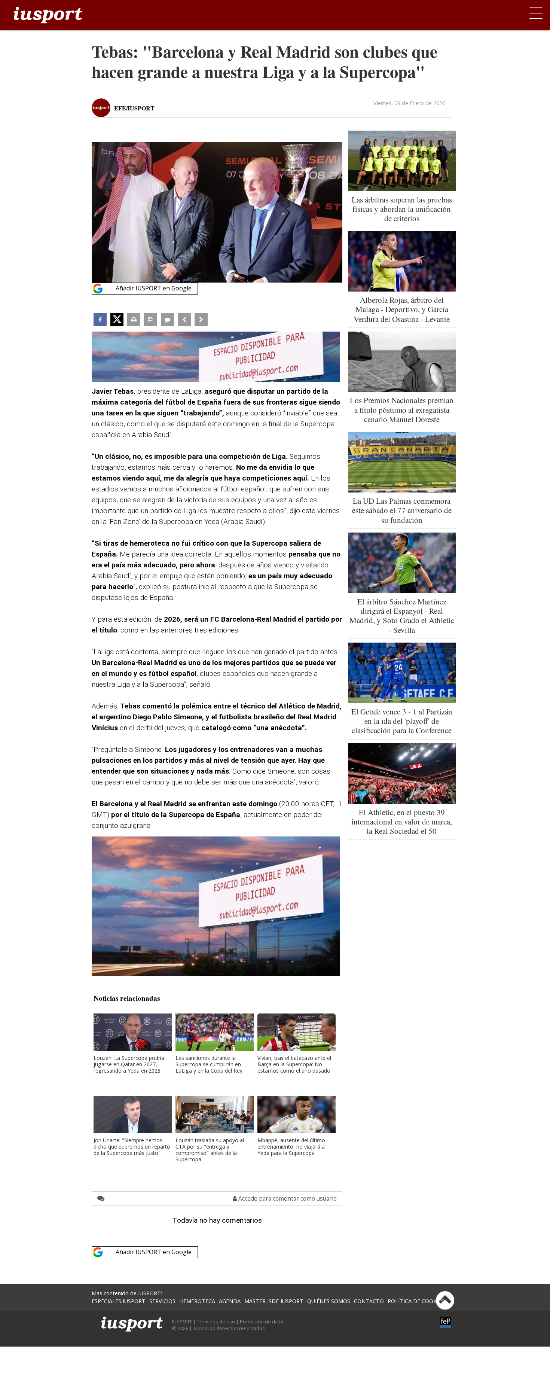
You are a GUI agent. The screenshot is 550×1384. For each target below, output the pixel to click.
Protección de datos (262, 1321)
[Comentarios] (167, 319)
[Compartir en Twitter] (116, 319)
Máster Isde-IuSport (273, 1301)
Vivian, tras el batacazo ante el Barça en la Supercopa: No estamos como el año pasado (294, 1064)
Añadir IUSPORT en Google (154, 288)
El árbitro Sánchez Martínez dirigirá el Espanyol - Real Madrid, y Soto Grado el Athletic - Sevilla (401, 615)
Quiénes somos (328, 1301)
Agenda (230, 1301)
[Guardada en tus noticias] (150, 319)
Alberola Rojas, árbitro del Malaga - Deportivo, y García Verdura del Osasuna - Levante (402, 309)
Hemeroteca (197, 1301)
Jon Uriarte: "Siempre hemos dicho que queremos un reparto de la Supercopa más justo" (132, 1146)
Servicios (162, 1301)
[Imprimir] (133, 319)
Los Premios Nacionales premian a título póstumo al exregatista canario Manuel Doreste (401, 409)
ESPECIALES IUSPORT (119, 1301)
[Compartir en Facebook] (100, 319)
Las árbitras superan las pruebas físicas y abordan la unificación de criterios (402, 208)
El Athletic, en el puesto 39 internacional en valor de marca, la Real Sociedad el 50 (401, 821)
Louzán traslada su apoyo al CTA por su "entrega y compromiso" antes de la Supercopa (209, 1150)
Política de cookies (416, 1301)
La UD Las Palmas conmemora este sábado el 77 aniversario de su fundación (402, 510)
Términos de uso (216, 1321)
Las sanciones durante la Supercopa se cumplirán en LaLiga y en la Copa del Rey (208, 1064)
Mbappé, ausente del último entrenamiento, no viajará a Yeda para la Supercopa (291, 1146)
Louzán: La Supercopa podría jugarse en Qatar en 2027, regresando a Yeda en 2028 (129, 1064)
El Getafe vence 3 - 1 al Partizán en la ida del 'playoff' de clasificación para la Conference (401, 720)
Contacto (369, 1301)
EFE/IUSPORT (134, 108)
